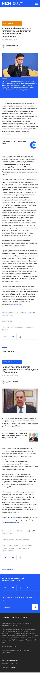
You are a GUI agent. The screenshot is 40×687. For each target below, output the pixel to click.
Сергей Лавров (7, 551)
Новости (24, 313)
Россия (4, 548)
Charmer (13, 667)
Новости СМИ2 (7, 569)
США (22, 546)
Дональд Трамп (12, 546)
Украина (5, 330)
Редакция (5, 617)
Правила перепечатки (10, 661)
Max (11, 315)
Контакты (15, 617)
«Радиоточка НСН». (13, 522)
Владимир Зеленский (15, 327)
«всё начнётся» (15, 304)
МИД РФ (26, 548)
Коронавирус (29, 327)
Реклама (24, 617)
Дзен (30, 313)
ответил (15, 517)
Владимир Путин (15, 548)
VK (34, 313)
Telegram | (6, 315)
